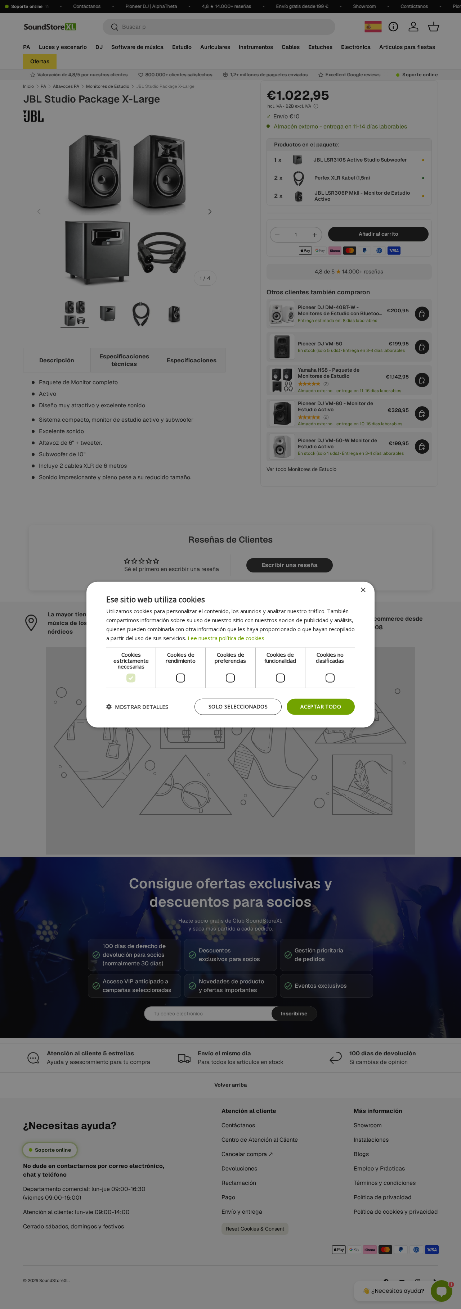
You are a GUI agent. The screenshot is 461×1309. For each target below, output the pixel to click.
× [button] (363, 590)
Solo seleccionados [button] (238, 706)
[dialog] (230, 655)
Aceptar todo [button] (320, 706)
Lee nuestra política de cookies (226, 637)
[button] (137, 707)
